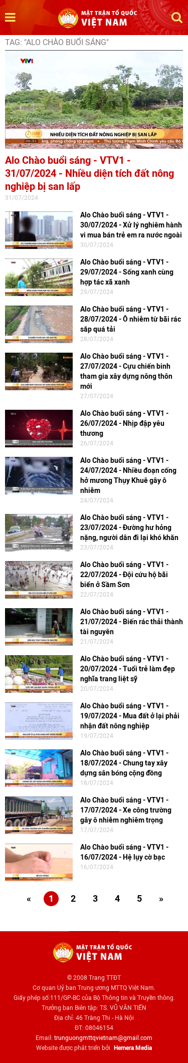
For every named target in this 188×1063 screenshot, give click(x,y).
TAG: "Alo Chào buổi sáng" (57, 42)
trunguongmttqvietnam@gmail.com (103, 1037)
